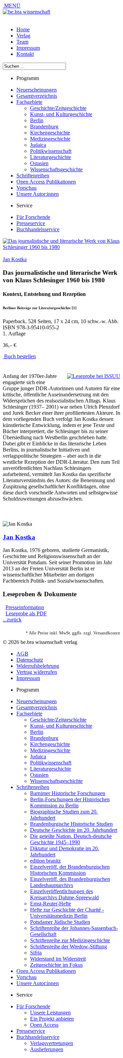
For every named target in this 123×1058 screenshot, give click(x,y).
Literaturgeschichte (50, 157)
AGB (22, 654)
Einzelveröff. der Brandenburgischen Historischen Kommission (70, 870)
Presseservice (30, 223)
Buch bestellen (19, 356)
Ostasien (39, 163)
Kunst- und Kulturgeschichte (61, 114)
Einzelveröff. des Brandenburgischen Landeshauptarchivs (70, 882)
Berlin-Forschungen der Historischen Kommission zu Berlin (70, 802)
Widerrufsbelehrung (37, 666)
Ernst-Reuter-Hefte (50, 903)
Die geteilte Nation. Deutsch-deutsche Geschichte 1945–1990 (71, 839)
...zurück (12, 619)
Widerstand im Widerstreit (58, 959)
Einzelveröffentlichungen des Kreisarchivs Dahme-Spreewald (64, 894)
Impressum (28, 48)
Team (22, 42)
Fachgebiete (29, 102)
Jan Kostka (15, 259)
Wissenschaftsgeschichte (56, 169)
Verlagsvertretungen (51, 1043)
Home (23, 29)
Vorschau (26, 188)
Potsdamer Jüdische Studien (60, 922)
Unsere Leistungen (50, 1012)
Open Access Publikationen (46, 182)
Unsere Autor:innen (37, 194)
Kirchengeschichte (50, 133)
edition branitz (45, 861)
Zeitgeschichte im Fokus (56, 965)
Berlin (36, 120)
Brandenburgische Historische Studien (71, 824)
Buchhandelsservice (37, 229)
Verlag (23, 35)
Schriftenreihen (32, 175)
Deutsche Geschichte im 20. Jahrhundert (73, 830)
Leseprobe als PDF (26, 613)
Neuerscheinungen (36, 90)
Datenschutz (29, 660)
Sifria (36, 953)
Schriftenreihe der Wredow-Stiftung (68, 946)
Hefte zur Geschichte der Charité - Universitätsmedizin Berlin (67, 913)
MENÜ (11, 6)
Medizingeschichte (50, 139)
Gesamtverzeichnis (36, 96)
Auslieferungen (46, 1049)
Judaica (38, 145)
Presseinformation (24, 607)
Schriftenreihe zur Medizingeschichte (70, 940)
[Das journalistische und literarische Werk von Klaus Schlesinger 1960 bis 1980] (61, 247)
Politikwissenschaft (50, 151)
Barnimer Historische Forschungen (67, 793)
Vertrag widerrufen (36, 672)
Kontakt (25, 54)
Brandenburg (44, 126)
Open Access (44, 1025)
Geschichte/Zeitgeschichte (58, 108)
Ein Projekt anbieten (52, 1019)
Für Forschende (33, 217)
